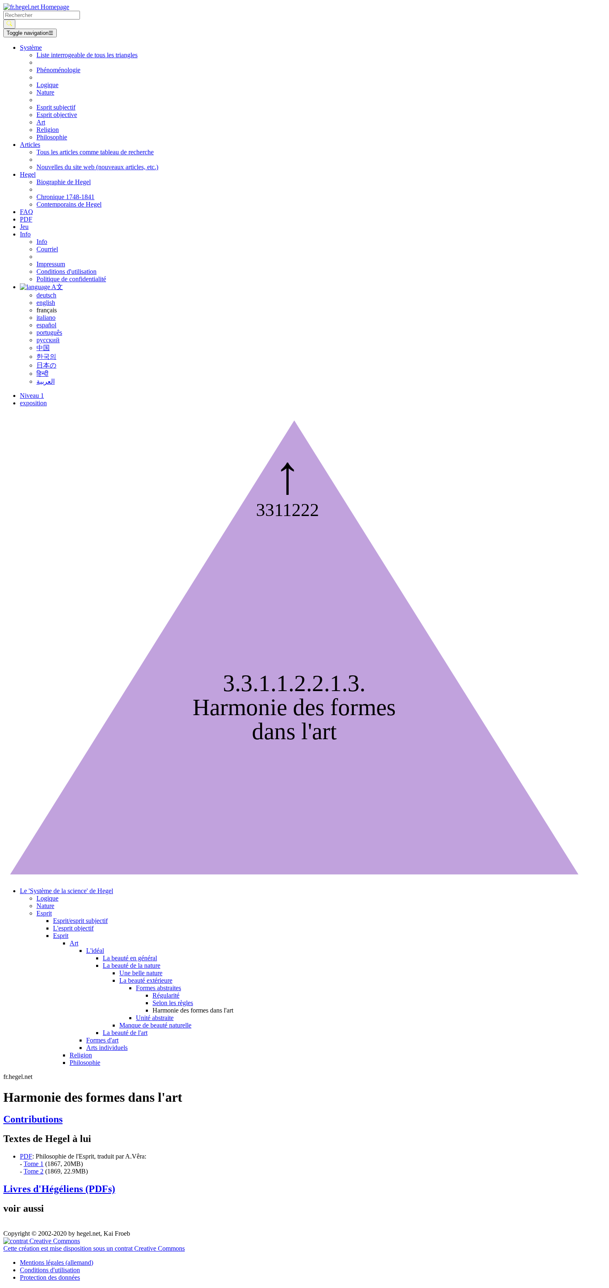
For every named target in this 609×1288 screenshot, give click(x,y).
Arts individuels (107, 1047)
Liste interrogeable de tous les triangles (87, 54)
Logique (47, 84)
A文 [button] (56, 286)
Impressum (50, 264)
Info (41, 241)
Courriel (47, 249)
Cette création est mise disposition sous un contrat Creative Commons (94, 1248)
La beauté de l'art (125, 1032)
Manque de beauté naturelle (155, 1025)
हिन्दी (42, 373)
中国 (43, 347)
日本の (46, 365)
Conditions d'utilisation (66, 271)
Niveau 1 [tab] (32, 395)
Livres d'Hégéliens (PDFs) (59, 1188)
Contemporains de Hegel (69, 204)
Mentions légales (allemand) (56, 1262)
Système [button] (31, 47)
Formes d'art (102, 1040)
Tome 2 (34, 1171)
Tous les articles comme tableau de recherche (95, 152)
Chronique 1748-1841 (65, 196)
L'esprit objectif (73, 928)
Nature (45, 92)
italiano (46, 317)
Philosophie (51, 137)
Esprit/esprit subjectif (80, 920)
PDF (26, 219)
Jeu (24, 226)
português (49, 332)
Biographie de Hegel (63, 181)
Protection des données (50, 1277)
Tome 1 (34, 1163)
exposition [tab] (33, 403)
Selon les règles (172, 1002)
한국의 (46, 356)
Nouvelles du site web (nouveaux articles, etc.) (97, 166)
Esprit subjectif (55, 107)
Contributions (33, 1119)
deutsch (46, 295)
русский (48, 339)
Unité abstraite (155, 1017)
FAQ (26, 211)
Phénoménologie (58, 69)
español (46, 325)
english (45, 302)
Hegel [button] (28, 174)
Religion (47, 129)
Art (40, 122)
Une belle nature (140, 972)
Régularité (165, 995)
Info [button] (25, 234)
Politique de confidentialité (71, 278)
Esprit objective (56, 114)
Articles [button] (30, 144)
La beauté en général (130, 958)
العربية (45, 381)
